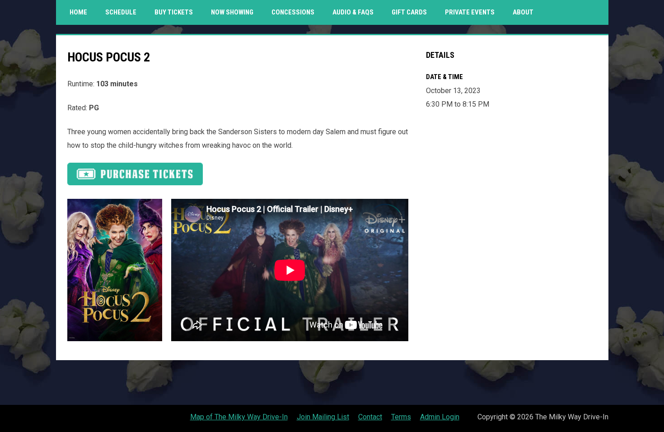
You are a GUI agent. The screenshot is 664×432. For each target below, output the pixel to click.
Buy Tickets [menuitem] (173, 12)
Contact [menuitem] (370, 417)
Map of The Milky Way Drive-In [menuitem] (239, 417)
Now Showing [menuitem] (232, 12)
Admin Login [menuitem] (439, 417)
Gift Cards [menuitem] (413, 12)
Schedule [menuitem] (120, 12)
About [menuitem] (523, 12)
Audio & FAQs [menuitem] (353, 12)
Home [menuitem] (78, 12)
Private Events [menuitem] (470, 12)
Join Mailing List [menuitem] (323, 417)
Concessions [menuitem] (292, 12)
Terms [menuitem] (401, 417)
